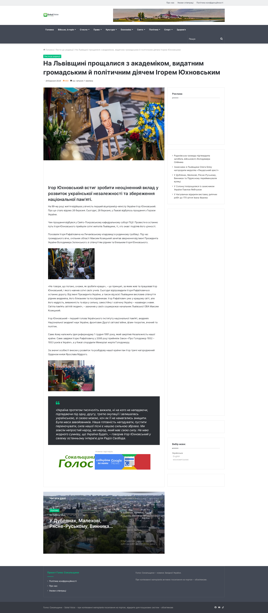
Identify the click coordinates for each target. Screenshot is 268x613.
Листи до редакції (65, 49)
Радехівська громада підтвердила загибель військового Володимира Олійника (192, 158)
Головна (49, 29)
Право (97, 29)
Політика (153, 29)
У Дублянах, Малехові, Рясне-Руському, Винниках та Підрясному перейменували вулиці (195, 178)
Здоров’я (181, 29)
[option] (104, 523)
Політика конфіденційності (210, 2)
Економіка (126, 29)
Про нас (170, 2)
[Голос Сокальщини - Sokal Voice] (51, 15)
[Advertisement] (104, 172)
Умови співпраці (185, 2)
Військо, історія (66, 29)
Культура (110, 29)
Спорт (167, 29)
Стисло (83, 29)
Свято (140, 29)
